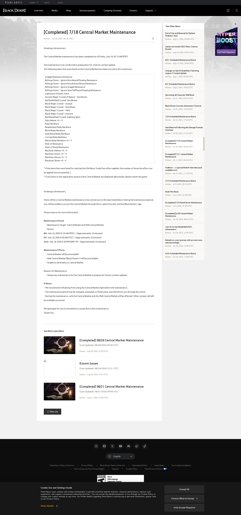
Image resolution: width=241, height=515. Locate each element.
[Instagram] (96, 446)
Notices (47, 38)
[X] (112, 446)
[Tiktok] (145, 446)
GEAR (60, 2)
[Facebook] (104, 446)
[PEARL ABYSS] (13, 2)
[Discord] (129, 446)
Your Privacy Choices (154, 468)
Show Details (47, 506)
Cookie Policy (131, 468)
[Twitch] (137, 446)
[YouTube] (120, 446)
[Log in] (236, 10)
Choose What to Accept (182, 498)
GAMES (32, 2)
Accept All (184, 489)
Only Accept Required (184, 507)
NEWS (47, 2)
